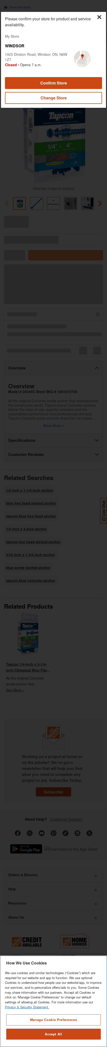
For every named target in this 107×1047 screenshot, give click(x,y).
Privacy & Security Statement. (27, 1007)
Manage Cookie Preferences (53, 1019)
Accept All (53, 1034)
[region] (53, 1001)
